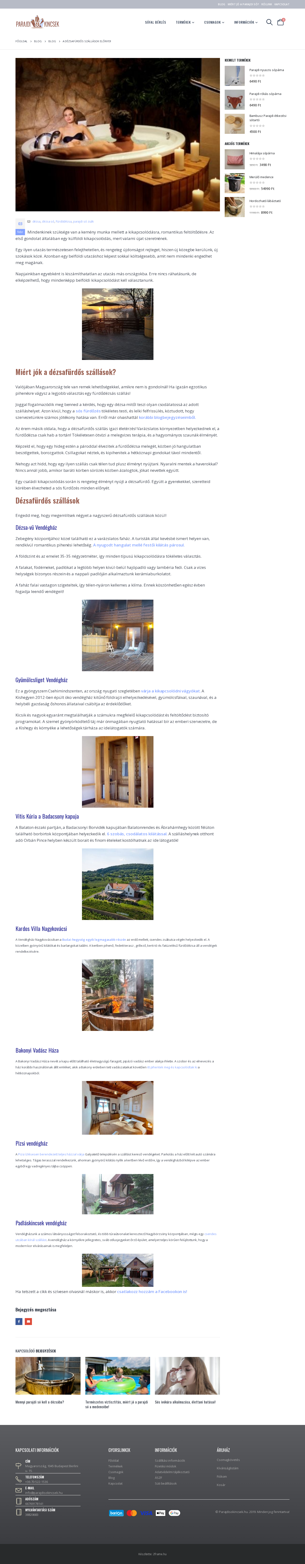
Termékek (183, 22)
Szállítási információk (170, 1460)
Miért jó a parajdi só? (243, 4)
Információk (244, 22)
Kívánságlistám (228, 1468)
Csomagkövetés (228, 1460)
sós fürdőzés (88, 411)
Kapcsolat (282, 4)
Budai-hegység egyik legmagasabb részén (94, 939)
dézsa (36, 221)
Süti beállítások (166, 1483)
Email (28, 1321)
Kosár (221, 1485)
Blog (221, 4)
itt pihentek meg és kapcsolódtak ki (172, 1067)
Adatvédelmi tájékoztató (172, 1472)
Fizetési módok (165, 1466)
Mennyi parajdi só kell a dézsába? (179, 1402)
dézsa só (48, 221)
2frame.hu (160, 1554)
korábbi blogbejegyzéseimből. (167, 417)
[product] (235, 76)
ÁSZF (158, 1478)
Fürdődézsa (64, 221)
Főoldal (113, 1460)
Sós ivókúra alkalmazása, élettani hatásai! (115, 1402)
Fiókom (222, 1476)
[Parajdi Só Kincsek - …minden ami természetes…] (37, 22)
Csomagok (212, 22)
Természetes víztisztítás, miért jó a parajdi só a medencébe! (47, 1404)
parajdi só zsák (83, 221)
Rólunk (266, 4)
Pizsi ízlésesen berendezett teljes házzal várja (51, 1154)
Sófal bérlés (155, 22)
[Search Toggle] (269, 22)
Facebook (18, 1321)
